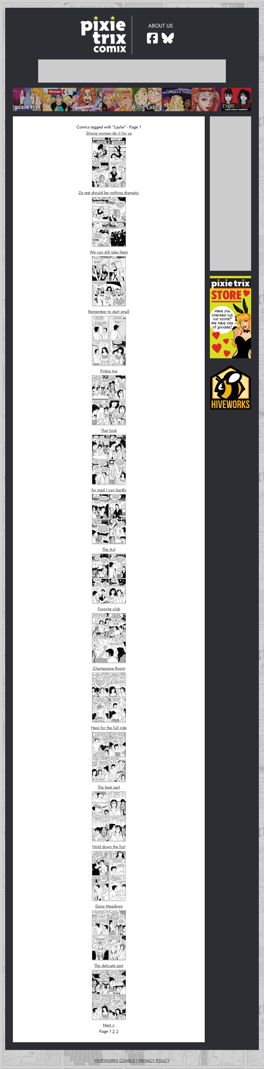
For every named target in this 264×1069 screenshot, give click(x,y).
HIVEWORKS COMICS (115, 1061)
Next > (109, 1025)
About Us (160, 25)
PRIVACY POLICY (154, 1061)
